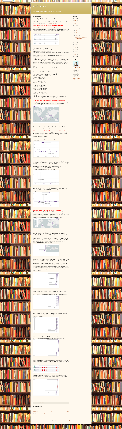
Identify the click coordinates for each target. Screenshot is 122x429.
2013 (75, 54)
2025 (75, 20)
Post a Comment (38, 409)
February (77, 33)
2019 (75, 44)
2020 (75, 42)
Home (51, 411)
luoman (63, 420)
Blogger (70, 420)
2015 (75, 51)
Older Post (67, 411)
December (77, 27)
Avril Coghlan (77, 67)
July (76, 30)
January (77, 35)
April (77, 32)
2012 (75, 56)
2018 (75, 46)
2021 (75, 40)
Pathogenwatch (51, 23)
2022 (75, 25)
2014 (75, 53)
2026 (75, 18)
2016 (75, 49)
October (77, 28)
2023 (75, 23)
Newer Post (35, 411)
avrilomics (39, 6)
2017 (75, 47)
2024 (75, 22)
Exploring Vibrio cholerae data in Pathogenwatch (81, 38)
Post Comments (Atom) (42, 413)
